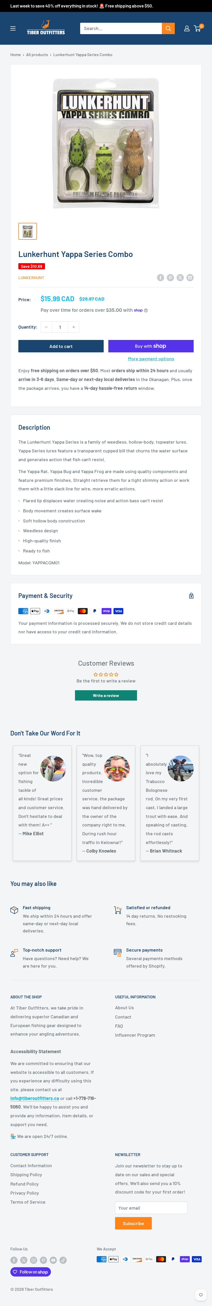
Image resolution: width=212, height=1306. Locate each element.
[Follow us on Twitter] (23, 1260)
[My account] (187, 28)
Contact (123, 1017)
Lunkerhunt (31, 277)
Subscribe (133, 1223)
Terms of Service (28, 1202)
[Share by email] (190, 277)
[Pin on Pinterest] (170, 277)
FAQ (119, 1026)
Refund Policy (24, 1184)
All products (37, 54)
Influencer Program (135, 1035)
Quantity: (27, 327)
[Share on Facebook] (160, 277)
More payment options (151, 358)
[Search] (168, 28)
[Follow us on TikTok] (63, 1260)
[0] (197, 28)
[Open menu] (13, 28)
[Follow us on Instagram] (33, 1260)
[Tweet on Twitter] (180, 277)
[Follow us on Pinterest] (43, 1260)
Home (15, 54)
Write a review (106, 695)
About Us (124, 1007)
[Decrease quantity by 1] (46, 327)
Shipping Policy (26, 1174)
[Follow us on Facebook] (14, 1260)
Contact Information (31, 1165)
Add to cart (61, 346)
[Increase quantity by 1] (73, 327)
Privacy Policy (24, 1193)
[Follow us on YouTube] (53, 1260)
